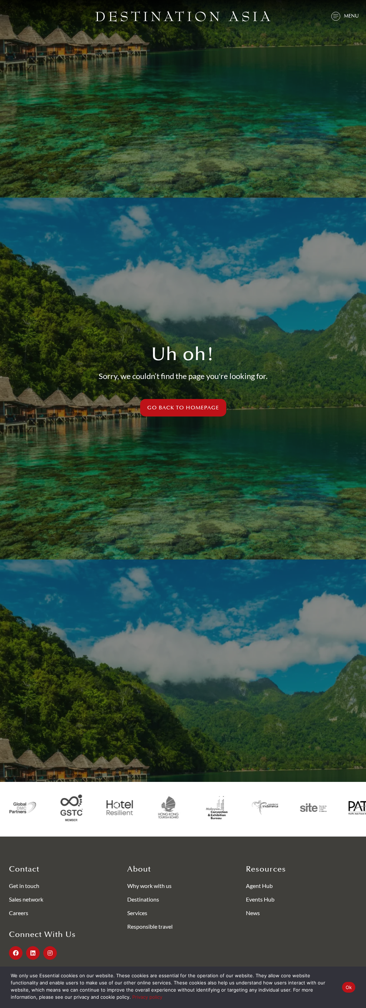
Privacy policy (147, 997)
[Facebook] (16, 953)
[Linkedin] (33, 953)
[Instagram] (50, 953)
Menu (351, 16)
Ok (349, 987)
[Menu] (335, 16)
